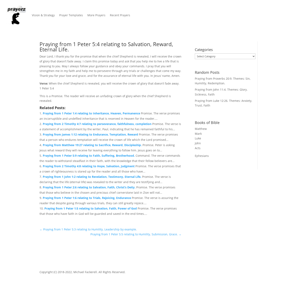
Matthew (201, 129)
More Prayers (96, 15)
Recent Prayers (120, 15)
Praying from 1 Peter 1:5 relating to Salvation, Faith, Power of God (91, 208)
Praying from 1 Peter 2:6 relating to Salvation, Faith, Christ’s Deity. (89, 187)
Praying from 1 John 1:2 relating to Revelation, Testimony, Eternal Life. (92, 177)
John (198, 143)
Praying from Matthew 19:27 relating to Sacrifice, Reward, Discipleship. (93, 145)
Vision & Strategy (43, 15)
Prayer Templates (71, 15)
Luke (198, 138)
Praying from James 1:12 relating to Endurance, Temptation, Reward (91, 134)
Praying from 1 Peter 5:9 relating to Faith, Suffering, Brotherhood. (89, 155)
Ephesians (202, 156)
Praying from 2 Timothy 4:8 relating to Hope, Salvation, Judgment (89, 166)
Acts (197, 148)
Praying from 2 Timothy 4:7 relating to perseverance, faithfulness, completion (97, 124)
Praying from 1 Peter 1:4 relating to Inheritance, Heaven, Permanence (92, 113)
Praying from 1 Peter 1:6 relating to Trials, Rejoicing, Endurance (87, 198)
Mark (198, 134)
